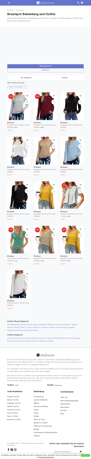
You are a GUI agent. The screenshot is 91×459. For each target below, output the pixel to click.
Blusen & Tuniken (40, 327)
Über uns (64, 397)
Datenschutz (37, 380)
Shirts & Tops (26, 327)
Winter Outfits (38, 338)
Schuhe (35, 330)
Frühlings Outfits (52, 338)
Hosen (9, 327)
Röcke (16, 327)
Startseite (10, 10)
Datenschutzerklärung (46, 457)
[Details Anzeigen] (27, 101)
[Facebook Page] (8, 449)
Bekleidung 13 (45, 66)
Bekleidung (20, 10)
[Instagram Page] (15, 449)
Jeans (73, 324)
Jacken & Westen (39, 324)
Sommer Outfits (13, 410)
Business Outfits (46, 341)
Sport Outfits (32, 341)
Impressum (64, 407)
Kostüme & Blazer (62, 324)
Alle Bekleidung (13, 324)
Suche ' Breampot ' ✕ (17, 87)
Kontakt (63, 410)
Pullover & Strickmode (57, 327)
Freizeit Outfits (24, 338)
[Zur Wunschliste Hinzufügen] (27, 95)
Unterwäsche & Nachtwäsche (18, 330)
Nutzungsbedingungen (69, 401)
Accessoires (26, 324)
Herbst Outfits (66, 338)
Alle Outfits (11, 338)
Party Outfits (20, 341)
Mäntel (50, 324)
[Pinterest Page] (12, 449)
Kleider (71, 327)
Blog (62, 414)
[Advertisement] (45, 42)
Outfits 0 (45, 70)
